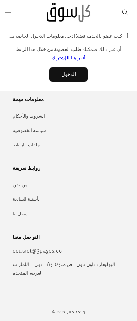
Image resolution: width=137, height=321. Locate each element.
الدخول (68, 75)
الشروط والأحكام (29, 116)
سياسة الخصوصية (29, 130)
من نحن (20, 185)
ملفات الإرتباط (26, 145)
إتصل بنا (20, 214)
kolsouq (77, 312)
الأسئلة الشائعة (27, 199)
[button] (8, 12)
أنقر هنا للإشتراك (68, 58)
